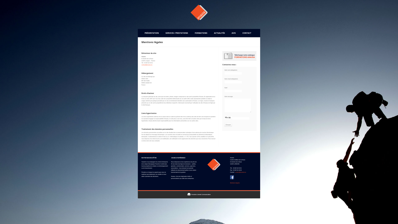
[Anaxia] (199, 13)
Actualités (219, 33)
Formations (201, 33)
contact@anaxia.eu (146, 65)
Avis (234, 33)
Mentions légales (235, 183)
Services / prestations (177, 33)
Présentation (152, 33)
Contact (246, 33)
